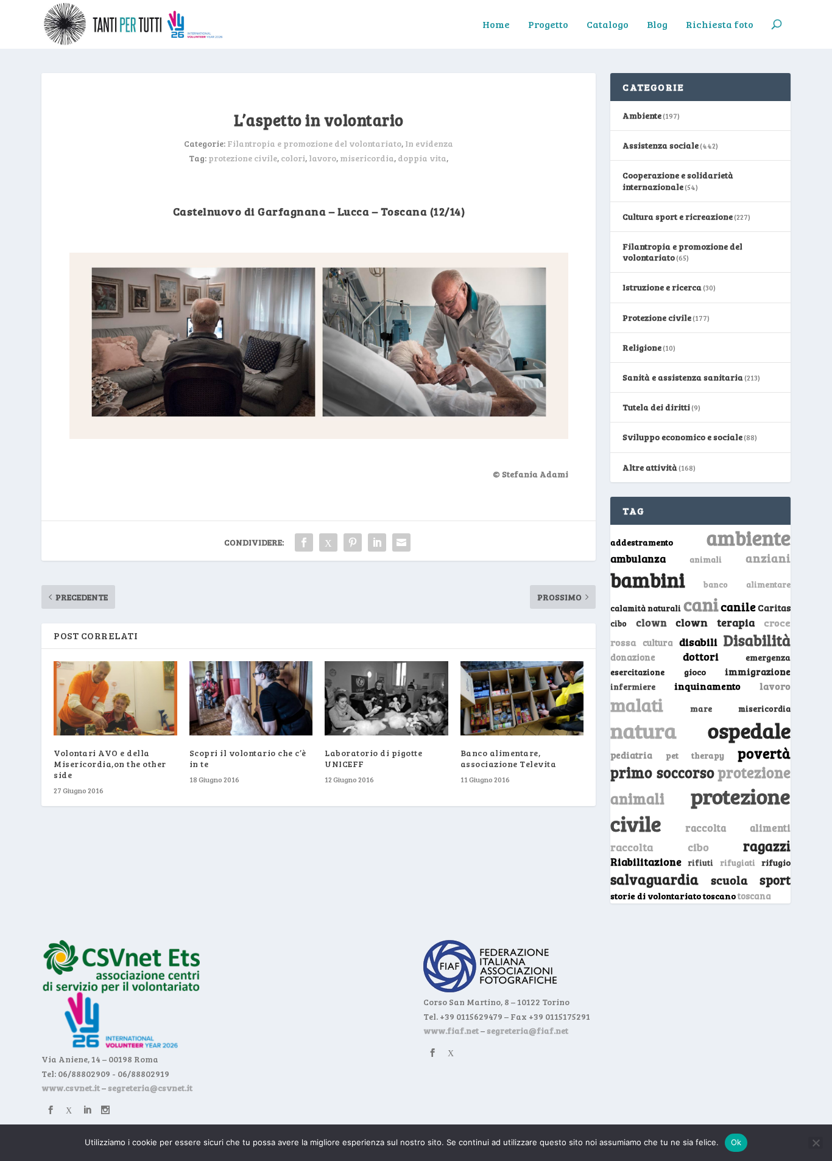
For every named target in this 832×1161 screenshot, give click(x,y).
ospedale (749, 730)
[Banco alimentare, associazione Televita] (522, 698)
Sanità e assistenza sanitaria (682, 377)
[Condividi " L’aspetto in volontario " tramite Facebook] (304, 542)
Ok (736, 1142)
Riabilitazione (646, 862)
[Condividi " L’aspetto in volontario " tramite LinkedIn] (377, 542)
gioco (695, 672)
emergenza (768, 657)
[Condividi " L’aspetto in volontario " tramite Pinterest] (352, 542)
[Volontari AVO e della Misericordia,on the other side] (115, 698)
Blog (657, 24)
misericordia (367, 158)
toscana (754, 896)
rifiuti (700, 862)
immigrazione (758, 671)
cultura (658, 642)
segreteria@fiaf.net (527, 1030)
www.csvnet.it (70, 1087)
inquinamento (707, 685)
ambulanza (638, 559)
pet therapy (695, 755)
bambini (647, 579)
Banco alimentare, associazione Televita (508, 758)
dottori (701, 657)
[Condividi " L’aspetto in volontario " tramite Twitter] (328, 542)
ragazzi (767, 846)
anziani (768, 558)
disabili (698, 641)
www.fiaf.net (451, 1030)
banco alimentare (747, 584)
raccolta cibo (659, 847)
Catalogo (608, 24)
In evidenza (429, 143)
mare (701, 708)
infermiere (632, 686)
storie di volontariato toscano (673, 896)
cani (701, 604)
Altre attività (649, 467)
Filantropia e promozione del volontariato (314, 143)
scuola (729, 880)
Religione (641, 347)
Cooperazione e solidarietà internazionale (677, 180)
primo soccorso (662, 772)
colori (293, 158)
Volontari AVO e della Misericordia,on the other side (110, 763)
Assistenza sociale (660, 145)
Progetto (548, 24)
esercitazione (637, 672)
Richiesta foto (719, 24)
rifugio (776, 862)
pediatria (631, 755)
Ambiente (641, 115)
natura (643, 730)
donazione (632, 657)
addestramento (641, 542)
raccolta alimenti (738, 828)
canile (738, 606)
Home (496, 24)
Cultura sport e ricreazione (677, 216)
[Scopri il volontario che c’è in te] (251, 698)
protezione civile (242, 158)
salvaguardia (654, 878)
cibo (618, 623)
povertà (764, 752)
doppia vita (422, 158)
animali (705, 559)
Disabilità (757, 640)
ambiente (749, 537)
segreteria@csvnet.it (150, 1087)
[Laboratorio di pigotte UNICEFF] (386, 698)
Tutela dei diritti (656, 407)
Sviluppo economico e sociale (682, 437)
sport (775, 879)
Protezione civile (656, 317)
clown (651, 622)
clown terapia (715, 622)
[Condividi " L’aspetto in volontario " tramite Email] (401, 542)
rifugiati (737, 862)
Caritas (774, 608)
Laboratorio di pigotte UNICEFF (373, 758)
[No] (815, 1143)
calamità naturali (645, 608)
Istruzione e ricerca (662, 287)
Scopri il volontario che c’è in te (247, 758)
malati (636, 705)
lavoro (322, 158)
